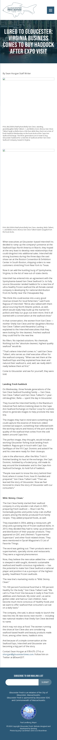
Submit (45, 682)
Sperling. (34, 728)
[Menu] (50, 10)
